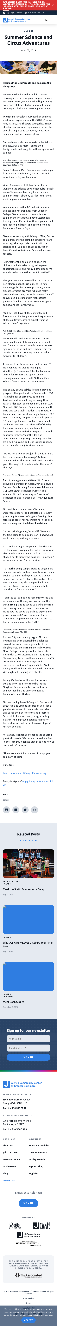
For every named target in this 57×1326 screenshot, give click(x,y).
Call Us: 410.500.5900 (15, 1129)
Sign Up (28, 1203)
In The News (9, 1166)
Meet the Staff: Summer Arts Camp (23, 889)
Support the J (35, 1166)
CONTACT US (9, 1180)
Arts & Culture (11, 882)
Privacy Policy (28, 1298)
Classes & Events (38, 1152)
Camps (6, 800)
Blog (5, 1173)
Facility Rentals (36, 1159)
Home (28, 1303)
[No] (53, 1315)
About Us (8, 1145)
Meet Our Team (11, 1159)
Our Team (8, 997)
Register (33, 1173)
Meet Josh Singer (14, 1001)
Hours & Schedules (39, 1145)
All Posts (27, 840)
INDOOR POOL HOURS (36, 6)
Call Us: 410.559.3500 (14, 1108)
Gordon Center (36, 13)
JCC (7, 13)
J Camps (18, 13)
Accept (28, 1320)
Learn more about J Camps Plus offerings (25, 773)
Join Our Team (10, 1152)
